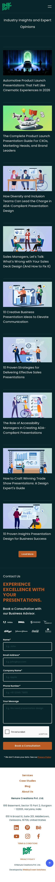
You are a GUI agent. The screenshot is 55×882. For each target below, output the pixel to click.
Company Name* (12, 670)
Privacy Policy (44, 757)
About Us (27, 791)
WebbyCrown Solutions (34, 869)
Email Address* (11, 655)
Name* (7, 639)
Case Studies (27, 781)
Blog (27, 786)
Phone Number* (11, 685)
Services (27, 775)
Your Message (11, 701)
